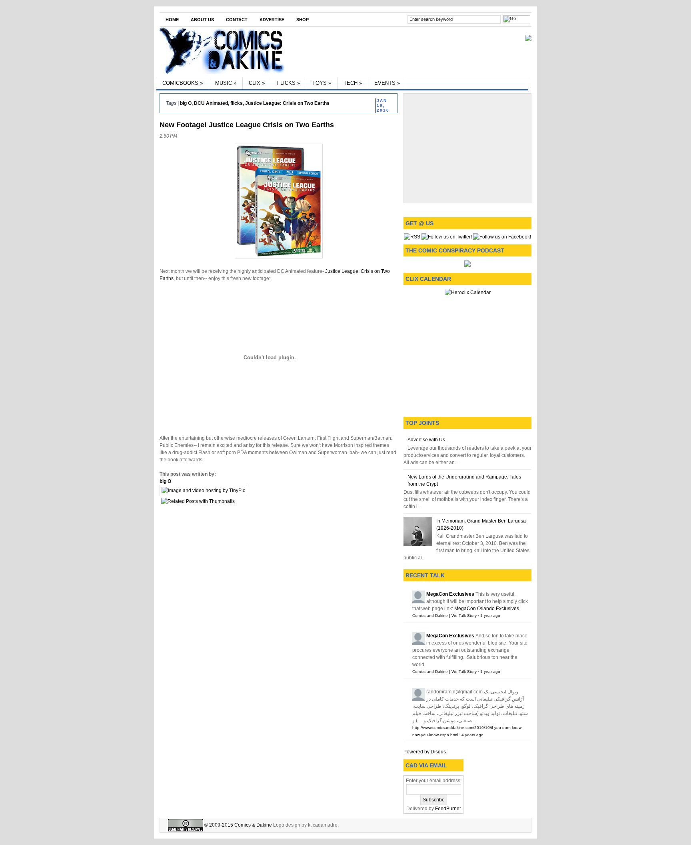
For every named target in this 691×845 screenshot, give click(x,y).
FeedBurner (448, 808)
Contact (237, 19)
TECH (353, 83)
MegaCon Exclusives (450, 594)
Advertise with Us (426, 440)
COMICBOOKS (182, 83)
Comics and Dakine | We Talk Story (444, 615)
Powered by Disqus (424, 752)
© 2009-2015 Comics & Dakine (237, 825)
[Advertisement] (467, 147)
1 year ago (490, 615)
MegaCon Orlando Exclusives (486, 608)
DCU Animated (211, 103)
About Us (202, 19)
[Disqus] (278, 618)
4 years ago (472, 735)
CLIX (257, 83)
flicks (236, 103)
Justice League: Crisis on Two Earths (287, 103)
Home (172, 19)
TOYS (321, 83)
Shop (302, 19)
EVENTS (387, 83)
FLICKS (288, 83)
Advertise (272, 19)
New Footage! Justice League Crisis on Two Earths (247, 125)
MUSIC (225, 83)
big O (186, 103)
